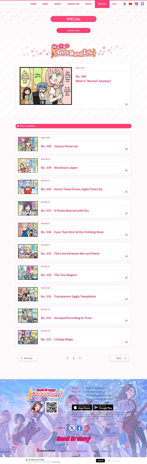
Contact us (105, 451)
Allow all (100, 460)
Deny (109, 460)
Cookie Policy (81, 451)
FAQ (93, 451)
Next (119, 358)
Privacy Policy (56, 462)
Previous (28, 358)
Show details (116, 460)
